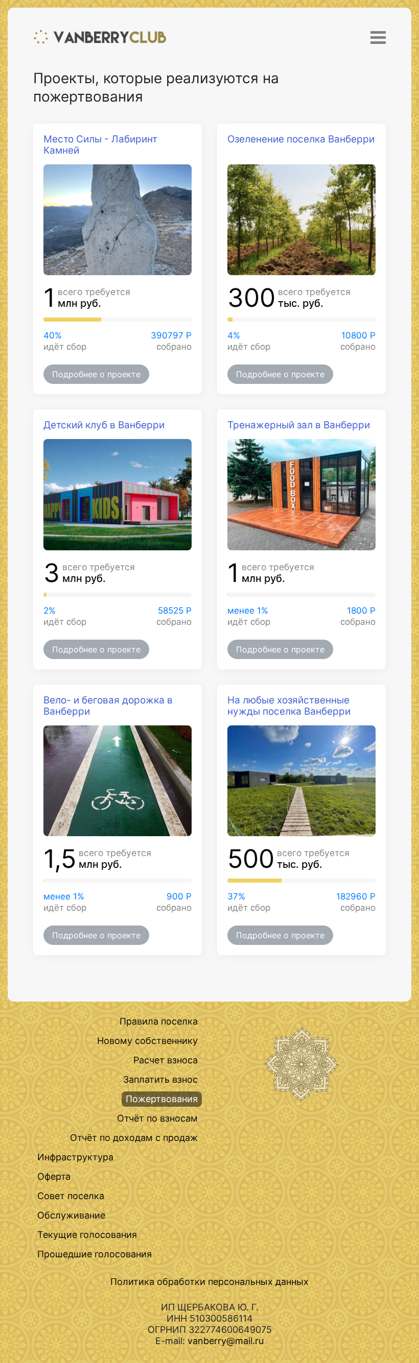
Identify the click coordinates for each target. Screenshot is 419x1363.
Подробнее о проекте (96, 374)
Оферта (54, 1176)
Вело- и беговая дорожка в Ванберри (108, 705)
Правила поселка (159, 1021)
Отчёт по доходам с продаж (134, 1137)
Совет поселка (70, 1195)
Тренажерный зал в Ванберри (298, 425)
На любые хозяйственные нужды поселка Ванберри (289, 705)
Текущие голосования (87, 1234)
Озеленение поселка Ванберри (301, 139)
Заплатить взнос (160, 1079)
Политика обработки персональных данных (209, 1281)
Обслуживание (71, 1215)
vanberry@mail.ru (226, 1340)
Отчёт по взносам (157, 1118)
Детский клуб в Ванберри (104, 425)
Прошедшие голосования (94, 1254)
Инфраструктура (75, 1157)
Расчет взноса (165, 1060)
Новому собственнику (147, 1040)
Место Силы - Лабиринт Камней (100, 144)
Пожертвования (162, 1098)
